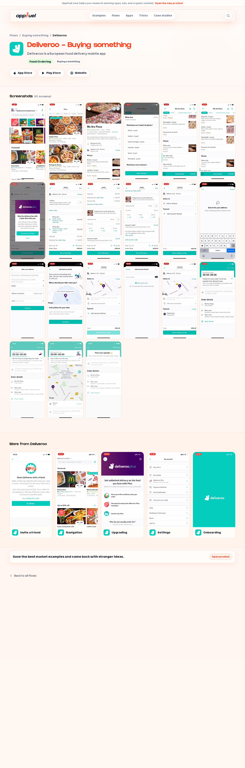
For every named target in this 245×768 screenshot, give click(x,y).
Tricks (143, 15)
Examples (99, 15)
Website (81, 73)
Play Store (53, 73)
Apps (129, 15)
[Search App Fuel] (228, 16)
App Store (25, 73)
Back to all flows (25, 575)
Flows (116, 15)
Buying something (35, 35)
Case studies (163, 15)
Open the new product (169, 3)
